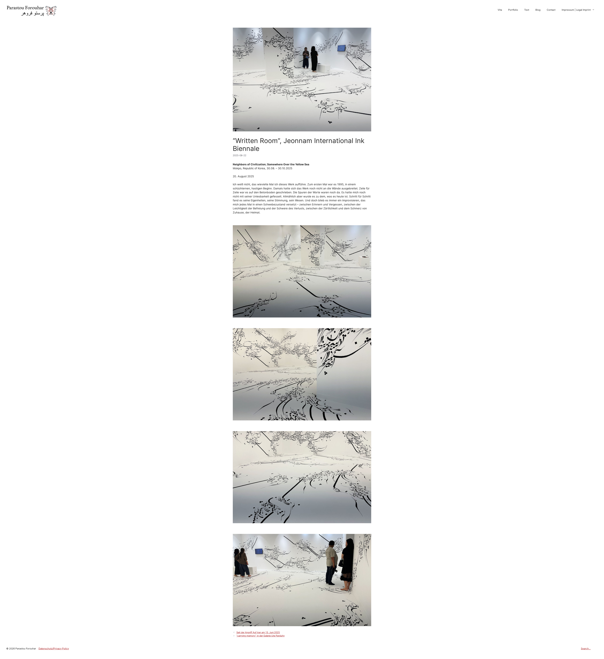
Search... (586, 648)
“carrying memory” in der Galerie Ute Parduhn (260, 635)
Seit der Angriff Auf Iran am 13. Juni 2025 (258, 632)
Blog (537, 9)
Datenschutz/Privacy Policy (54, 648)
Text (526, 9)
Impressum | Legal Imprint (576, 9)
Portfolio (513, 9)
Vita (500, 9)
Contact (551, 9)
